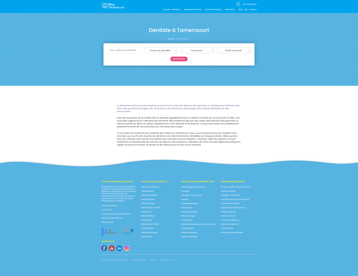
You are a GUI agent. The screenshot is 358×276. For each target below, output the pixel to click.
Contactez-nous (167, 260)
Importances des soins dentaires (235, 199)
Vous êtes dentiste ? (109, 206)
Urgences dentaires (192, 9)
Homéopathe (186, 220)
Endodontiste (186, 208)
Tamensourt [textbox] (196, 50)
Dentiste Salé (146, 236)
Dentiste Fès (146, 212)
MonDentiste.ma (112, 5)
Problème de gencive (230, 224)
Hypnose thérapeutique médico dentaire (198, 224)
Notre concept (107, 222)
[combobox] (160, 50)
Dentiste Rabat (147, 191)
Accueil (167, 9)
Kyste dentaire (227, 228)
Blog (240, 9)
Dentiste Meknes (148, 216)
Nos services (106, 210)
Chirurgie (185, 191)
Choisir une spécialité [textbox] (159, 50)
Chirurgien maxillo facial (191, 195)
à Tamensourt (182, 39)
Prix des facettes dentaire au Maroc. (236, 187)
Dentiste (184, 199)
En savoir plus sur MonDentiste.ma (115, 214)
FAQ (246, 9)
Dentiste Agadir (147, 199)
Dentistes (175, 9)
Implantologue (187, 228)
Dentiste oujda (147, 228)
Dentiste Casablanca (150, 187)
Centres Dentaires (213, 9)
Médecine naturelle (189, 236)
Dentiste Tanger (148, 203)
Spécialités (230, 9)
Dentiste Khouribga (149, 232)
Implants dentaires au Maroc (233, 208)
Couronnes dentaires (230, 220)
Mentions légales (139, 260)
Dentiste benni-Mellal (150, 224)
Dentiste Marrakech (149, 195)
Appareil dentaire (228, 191)
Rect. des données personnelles (114, 260)
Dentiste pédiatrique (189, 203)
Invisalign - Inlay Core (230, 195)
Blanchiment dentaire (230, 203)
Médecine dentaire (189, 232)
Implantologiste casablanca (193, 187)
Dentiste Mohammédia (151, 208)
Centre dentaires (228, 216)
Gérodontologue (188, 216)
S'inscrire (153, 260)
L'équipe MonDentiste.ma (112, 218)
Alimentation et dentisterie (232, 232)
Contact (253, 9)
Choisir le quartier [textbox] (233, 50)
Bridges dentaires (228, 212)
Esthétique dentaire (189, 212)
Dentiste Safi (146, 220)
